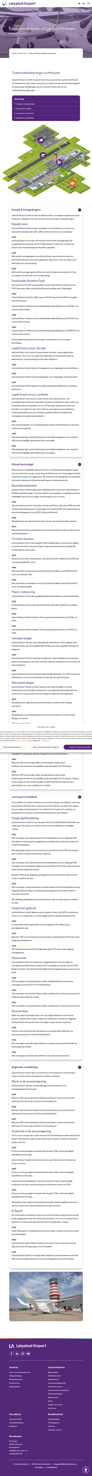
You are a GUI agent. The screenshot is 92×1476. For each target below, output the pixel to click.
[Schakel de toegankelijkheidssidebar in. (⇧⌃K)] (85, 1469)
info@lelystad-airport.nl (18, 1450)
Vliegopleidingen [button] (15, 1376)
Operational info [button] (15, 1419)
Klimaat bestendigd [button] (23, 108)
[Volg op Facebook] (11, 1353)
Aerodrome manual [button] (55, 1387)
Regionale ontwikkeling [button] (25, 118)
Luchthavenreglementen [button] (57, 1383)
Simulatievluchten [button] (16, 1379)
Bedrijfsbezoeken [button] (54, 1376)
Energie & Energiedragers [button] (26, 209)
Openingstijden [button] (54, 1419)
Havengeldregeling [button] (16, 1423)
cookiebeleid (45, 740)
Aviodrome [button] (52, 1408)
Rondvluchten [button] (14, 1383)
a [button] (88, 3)
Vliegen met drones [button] (55, 1405)
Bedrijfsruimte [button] (53, 1379)
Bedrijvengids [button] (53, 1372)
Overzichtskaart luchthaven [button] (58, 1390)
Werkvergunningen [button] (55, 1394)
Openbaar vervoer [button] (54, 1430)
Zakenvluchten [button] (14, 1387)
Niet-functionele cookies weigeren (46, 747)
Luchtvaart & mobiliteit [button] (25, 113)
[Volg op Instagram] (22, 1353)
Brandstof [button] (13, 1426)
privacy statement (22, 740)
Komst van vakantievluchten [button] (19, 1372)
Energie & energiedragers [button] (25, 104)
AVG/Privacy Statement (41, 1464)
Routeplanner (14, 1447)
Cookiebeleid (52, 1467)
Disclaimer (39, 1467)
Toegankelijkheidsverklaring (65, 1464)
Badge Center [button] (53, 1397)
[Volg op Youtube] (28, 1353)
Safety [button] (50, 1401)
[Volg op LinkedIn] (17, 1353)
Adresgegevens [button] (53, 1423)
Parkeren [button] (51, 1426)
